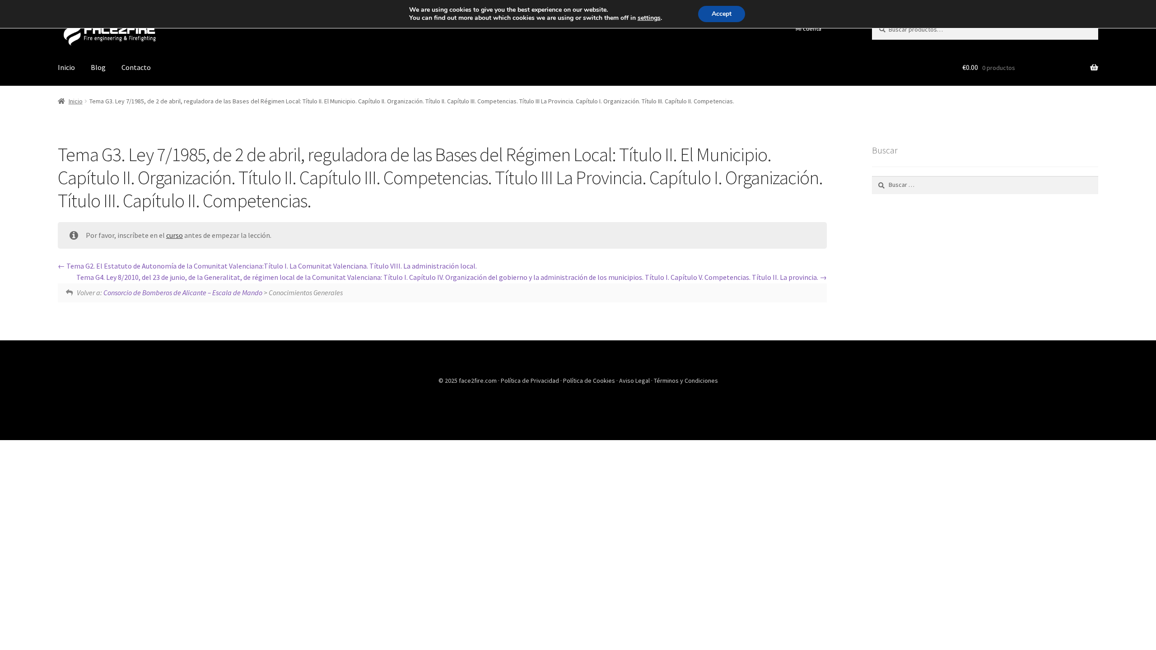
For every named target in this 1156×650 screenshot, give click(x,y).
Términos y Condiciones (686, 380)
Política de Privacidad (530, 380)
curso (174, 235)
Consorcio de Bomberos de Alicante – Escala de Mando (182, 292)
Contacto (136, 67)
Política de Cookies (589, 380)
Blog (98, 67)
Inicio (66, 67)
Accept (722, 13)
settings (649, 18)
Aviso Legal (635, 380)
